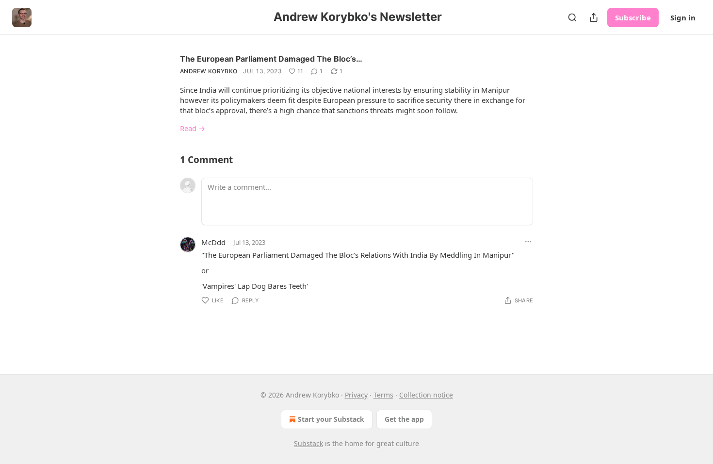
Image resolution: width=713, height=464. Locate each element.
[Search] (572, 17)
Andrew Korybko (208, 71)
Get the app (404, 419)
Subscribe (633, 17)
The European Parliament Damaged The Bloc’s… (271, 59)
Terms (383, 394)
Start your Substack (331, 419)
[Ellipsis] (528, 241)
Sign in (683, 17)
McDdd (213, 242)
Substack (308, 443)
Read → (192, 128)
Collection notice (426, 394)
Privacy (356, 394)
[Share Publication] (593, 17)
